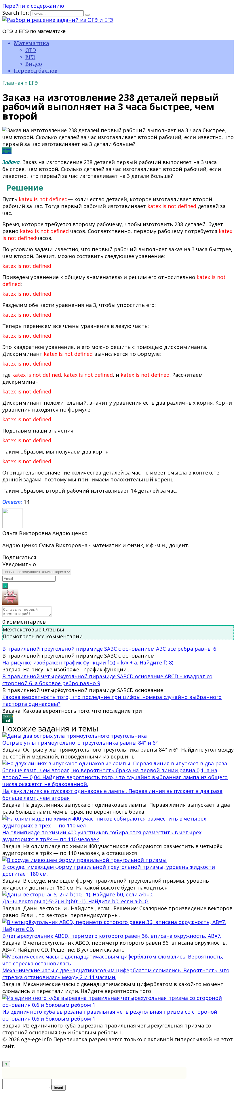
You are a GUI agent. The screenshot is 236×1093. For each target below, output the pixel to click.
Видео (33, 64)
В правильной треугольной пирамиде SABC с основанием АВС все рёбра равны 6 (109, 648)
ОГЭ (30, 50)
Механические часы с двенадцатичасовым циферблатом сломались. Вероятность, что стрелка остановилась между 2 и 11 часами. (115, 974)
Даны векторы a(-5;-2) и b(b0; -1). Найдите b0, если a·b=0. (75, 901)
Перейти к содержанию (33, 5)
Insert (58, 1088)
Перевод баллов (36, 71)
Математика (31, 43)
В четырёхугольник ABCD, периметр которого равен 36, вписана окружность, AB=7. (111, 935)
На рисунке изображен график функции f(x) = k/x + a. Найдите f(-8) (87, 662)
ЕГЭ (30, 57)
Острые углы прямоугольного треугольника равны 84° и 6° (80, 742)
